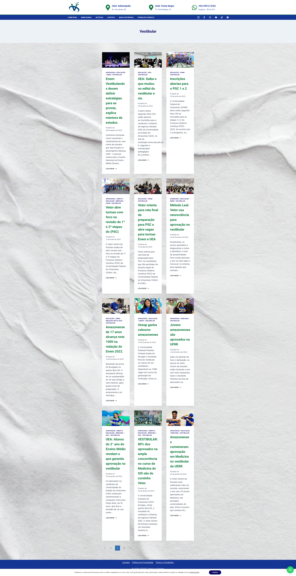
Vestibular (117, 75)
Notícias (99, 17)
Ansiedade (174, 199)
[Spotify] (227, 17)
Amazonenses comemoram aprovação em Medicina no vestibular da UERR (179, 451)
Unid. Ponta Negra (164, 6)
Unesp (141, 321)
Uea (149, 72)
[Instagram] (210, 17)
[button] (290, 569)
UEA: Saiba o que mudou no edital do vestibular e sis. (147, 88)
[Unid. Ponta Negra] (151, 7)
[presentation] (116, 60)
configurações (194, 572)
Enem (109, 75)
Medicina (119, 201)
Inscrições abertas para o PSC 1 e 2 (179, 83)
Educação (121, 72)
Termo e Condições (165, 562)
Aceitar (215, 572)
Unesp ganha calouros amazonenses (148, 330)
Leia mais (111, 169)
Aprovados (110, 72)
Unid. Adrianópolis (121, 6)
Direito (120, 199)
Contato (111, 17)
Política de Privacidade (142, 562)
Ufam (182, 72)
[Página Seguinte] (130, 548)
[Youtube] (216, 17)
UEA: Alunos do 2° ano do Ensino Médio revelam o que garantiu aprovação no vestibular (116, 453)
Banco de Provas (126, 17)
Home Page (72, 17)
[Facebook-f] (204, 17)
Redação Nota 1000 (114, 321)
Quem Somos (86, 17)
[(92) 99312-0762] (194, 7)
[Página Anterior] (104, 548)
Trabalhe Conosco (146, 17)
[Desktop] (198, 17)
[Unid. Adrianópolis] (108, 7)
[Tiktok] (221, 17)
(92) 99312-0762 (207, 6)
